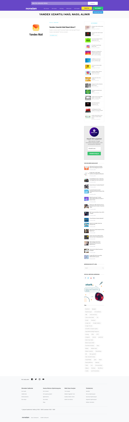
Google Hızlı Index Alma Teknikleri (96, 78)
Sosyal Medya (88, 359)
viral (92, 365)
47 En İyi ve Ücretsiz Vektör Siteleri (97, 66)
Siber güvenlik (93, 354)
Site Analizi (45, 399)
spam (95, 359)
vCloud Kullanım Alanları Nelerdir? (96, 218)
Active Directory (93, 314)
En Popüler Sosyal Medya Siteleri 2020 (96, 46)
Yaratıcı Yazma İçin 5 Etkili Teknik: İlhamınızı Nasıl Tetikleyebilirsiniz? (96, 236)
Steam (100, 359)
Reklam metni (94, 348)
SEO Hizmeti (46, 8)
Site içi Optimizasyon (90, 394)
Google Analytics (97, 323)
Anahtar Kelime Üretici (69, 396)
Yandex (87, 370)
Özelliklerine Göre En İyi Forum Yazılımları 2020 (96, 59)
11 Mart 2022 (56, 22)
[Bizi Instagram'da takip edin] (39, 379)
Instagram (87, 337)
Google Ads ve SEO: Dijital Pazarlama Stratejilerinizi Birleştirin (96, 173)
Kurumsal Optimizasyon (91, 396)
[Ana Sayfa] (31, 9)
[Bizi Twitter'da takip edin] (36, 379)
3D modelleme (98, 311)
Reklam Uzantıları (89, 351)
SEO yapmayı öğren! (47, 394)
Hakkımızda (24, 394)
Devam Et (93, 3)
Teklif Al (86, 8)
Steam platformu (89, 362)
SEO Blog (61, 8)
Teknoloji (51, 22)
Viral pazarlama (98, 365)
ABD (86, 314)
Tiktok (86, 365)
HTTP (97, 334)
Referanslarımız (25, 396)
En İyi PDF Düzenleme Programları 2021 (96, 103)
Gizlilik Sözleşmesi (45, 417)
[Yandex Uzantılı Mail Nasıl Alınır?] (36, 29)
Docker (86, 320)
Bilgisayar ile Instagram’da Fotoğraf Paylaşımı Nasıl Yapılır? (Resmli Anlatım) (97, 53)
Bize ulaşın (24, 399)
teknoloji (97, 362)
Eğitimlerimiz (46, 396)
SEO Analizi (54, 8)
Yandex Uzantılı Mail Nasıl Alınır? (62, 27)
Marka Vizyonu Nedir (89, 342)
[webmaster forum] (94, 291)
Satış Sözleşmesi (34, 417)
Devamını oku (53, 35)
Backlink (88, 391)
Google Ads (88, 323)
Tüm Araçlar (67, 391)
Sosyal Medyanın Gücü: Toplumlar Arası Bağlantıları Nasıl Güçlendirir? (96, 179)
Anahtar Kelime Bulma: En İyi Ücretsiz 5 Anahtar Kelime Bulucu (97, 117)
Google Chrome (88, 325)
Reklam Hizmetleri (90, 402)
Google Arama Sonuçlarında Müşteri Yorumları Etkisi (97, 97)
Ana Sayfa (24, 391)
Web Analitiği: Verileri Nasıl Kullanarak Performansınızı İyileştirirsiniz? (95, 243)
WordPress (100, 368)
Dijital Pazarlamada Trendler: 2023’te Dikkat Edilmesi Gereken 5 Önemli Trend (96, 198)
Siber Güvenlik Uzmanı (90, 356)
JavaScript (100, 337)
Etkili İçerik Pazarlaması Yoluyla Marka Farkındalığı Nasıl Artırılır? (96, 167)
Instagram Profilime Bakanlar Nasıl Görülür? (97, 84)
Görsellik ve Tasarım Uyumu (91, 328)
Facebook (93, 320)
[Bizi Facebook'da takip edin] (32, 379)
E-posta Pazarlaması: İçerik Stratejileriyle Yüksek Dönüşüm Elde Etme (96, 191)
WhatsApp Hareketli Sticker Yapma (97, 91)
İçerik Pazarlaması (95, 370)
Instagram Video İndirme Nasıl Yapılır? (97, 27)
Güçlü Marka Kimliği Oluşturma (92, 331)
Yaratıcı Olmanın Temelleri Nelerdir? (96, 185)
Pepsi (98, 345)
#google (94, 309)
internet (94, 337)
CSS (97, 317)
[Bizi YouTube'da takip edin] (43, 379)
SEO (86, 354)
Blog (44, 402)
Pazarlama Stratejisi (89, 345)
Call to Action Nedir (89, 317)
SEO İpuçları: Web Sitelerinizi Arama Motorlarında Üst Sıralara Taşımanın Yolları (96, 206)
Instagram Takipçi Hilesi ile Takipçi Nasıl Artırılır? (97, 72)
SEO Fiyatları (77, 8)
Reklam (86, 348)
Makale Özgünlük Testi (69, 394)
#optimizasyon (88, 311)
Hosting (87, 334)
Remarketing (98, 351)
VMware (87, 368)
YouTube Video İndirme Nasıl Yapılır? (97, 33)
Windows (93, 368)
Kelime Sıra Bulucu (68, 399)
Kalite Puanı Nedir (89, 340)
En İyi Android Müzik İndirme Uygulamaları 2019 (97, 39)
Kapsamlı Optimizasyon (91, 399)
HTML (92, 334)
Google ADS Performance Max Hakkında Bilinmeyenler (95, 256)
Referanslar (68, 8)
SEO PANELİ (98, 8)
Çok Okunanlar (94, 23)
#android (87, 309)
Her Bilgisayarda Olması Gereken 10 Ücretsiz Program (97, 110)
